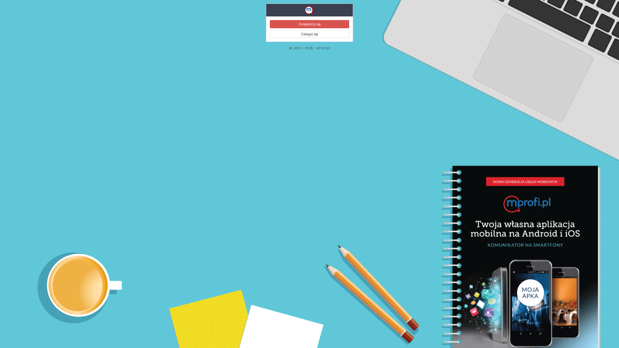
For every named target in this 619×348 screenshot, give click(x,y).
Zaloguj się (309, 34)
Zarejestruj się (310, 24)
